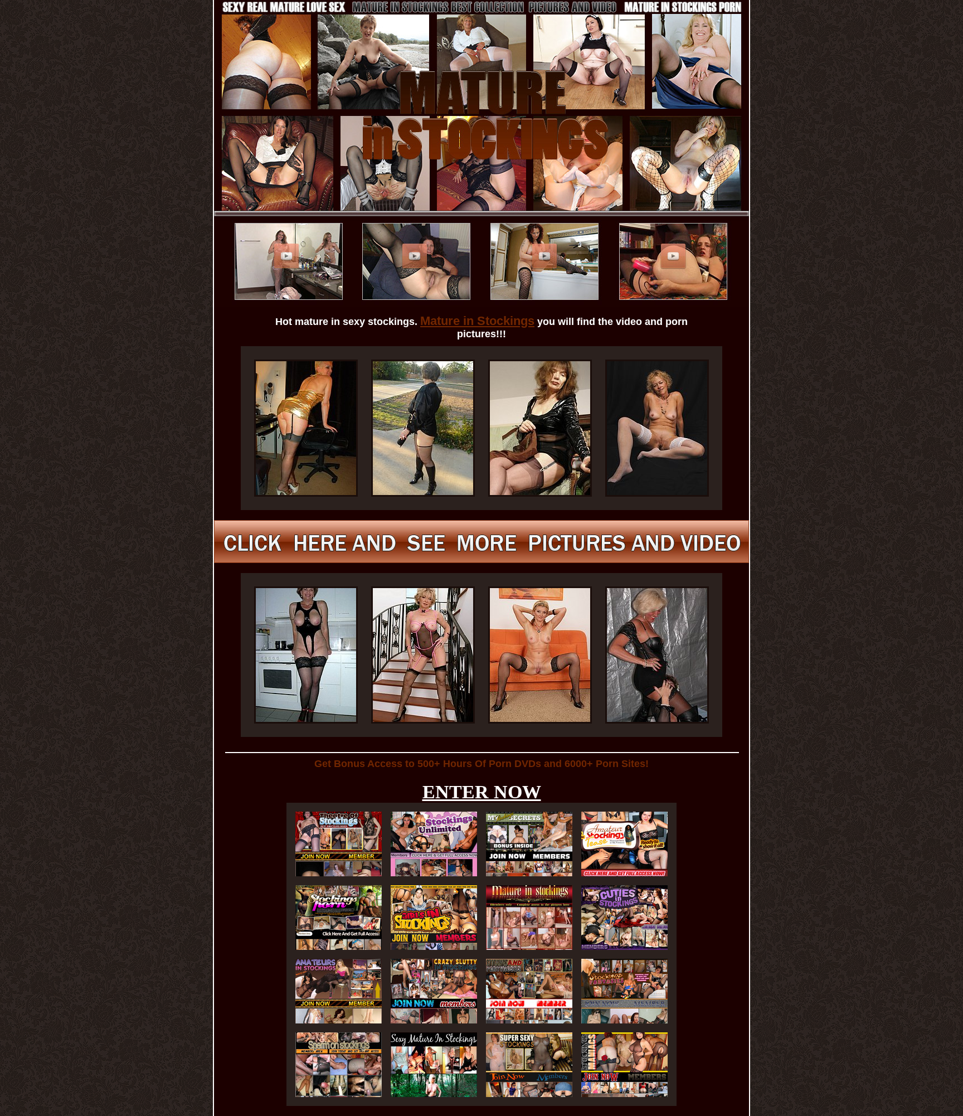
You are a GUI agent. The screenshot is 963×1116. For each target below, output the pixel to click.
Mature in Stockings (477, 321)
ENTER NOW (481, 792)
